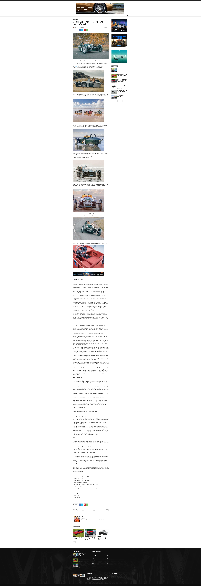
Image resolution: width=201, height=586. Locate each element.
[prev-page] (73, 542)
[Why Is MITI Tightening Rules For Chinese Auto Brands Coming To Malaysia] (91, 533)
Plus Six (75, 66)
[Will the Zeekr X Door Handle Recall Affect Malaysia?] (114, 92)
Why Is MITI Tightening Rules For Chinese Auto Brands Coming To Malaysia (90, 538)
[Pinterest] (85, 30)
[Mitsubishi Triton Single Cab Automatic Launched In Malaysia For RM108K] (103, 533)
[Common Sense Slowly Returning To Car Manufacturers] (114, 70)
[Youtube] (118, 577)
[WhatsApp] (87, 30)
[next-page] (75, 542)
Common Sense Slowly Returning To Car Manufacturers (121, 69)
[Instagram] (115, 577)
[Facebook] (80, 30)
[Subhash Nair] (73, 27)
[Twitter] (82, 30)
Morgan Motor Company (95, 64)
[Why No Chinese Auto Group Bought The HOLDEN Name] (78, 533)
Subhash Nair (77, 27)
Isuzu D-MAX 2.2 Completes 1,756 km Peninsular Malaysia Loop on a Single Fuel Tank (122, 96)
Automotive (74, 19)
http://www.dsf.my (83, 518)
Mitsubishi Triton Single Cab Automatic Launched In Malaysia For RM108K (103, 538)
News (77, 19)
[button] (127, 15)
